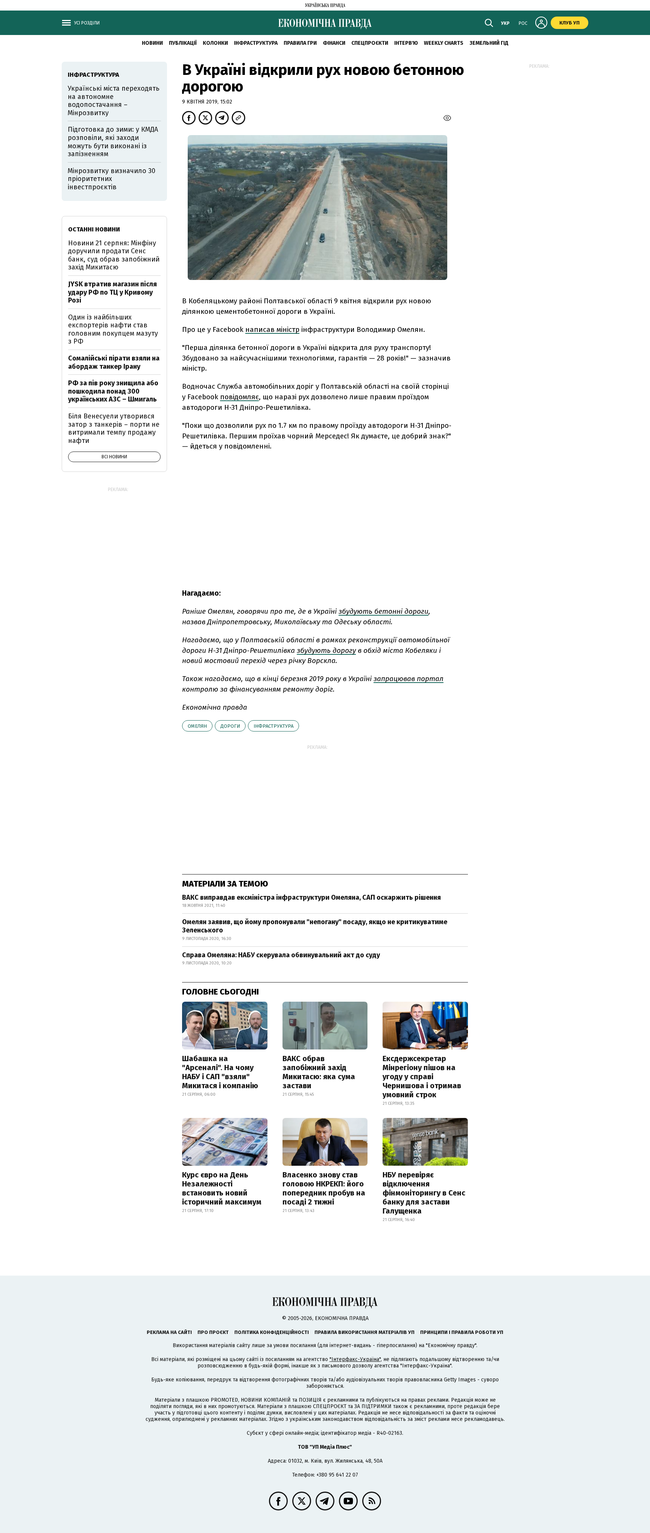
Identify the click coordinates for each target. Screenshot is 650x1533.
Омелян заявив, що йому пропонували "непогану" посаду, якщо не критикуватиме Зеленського (314, 926)
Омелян (197, 726)
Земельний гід (489, 43)
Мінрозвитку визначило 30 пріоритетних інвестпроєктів (111, 179)
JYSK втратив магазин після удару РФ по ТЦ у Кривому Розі (112, 292)
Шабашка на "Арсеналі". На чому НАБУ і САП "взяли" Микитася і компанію (220, 1072)
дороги (230, 726)
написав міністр (272, 329)
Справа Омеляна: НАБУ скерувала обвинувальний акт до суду (281, 955)
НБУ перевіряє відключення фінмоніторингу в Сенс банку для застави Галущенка (424, 1192)
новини (152, 43)
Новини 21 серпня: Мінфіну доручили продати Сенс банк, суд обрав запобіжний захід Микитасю (113, 255)
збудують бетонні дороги (383, 611)
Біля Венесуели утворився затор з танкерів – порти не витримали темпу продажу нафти (113, 428)
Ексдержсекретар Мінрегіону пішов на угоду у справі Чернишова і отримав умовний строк (422, 1076)
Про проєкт (213, 1332)
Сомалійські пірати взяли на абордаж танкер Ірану (113, 362)
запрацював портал (408, 678)
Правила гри (300, 43)
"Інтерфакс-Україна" (355, 1359)
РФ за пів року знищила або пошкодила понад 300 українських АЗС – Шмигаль (113, 391)
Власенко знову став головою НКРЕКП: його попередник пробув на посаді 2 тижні (323, 1188)
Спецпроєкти (369, 43)
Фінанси (334, 43)
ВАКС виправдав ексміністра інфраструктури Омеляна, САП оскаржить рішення (311, 897)
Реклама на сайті (169, 1332)
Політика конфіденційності (271, 1332)
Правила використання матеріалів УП (364, 1332)
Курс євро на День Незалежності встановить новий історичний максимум (221, 1188)
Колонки (215, 43)
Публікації (183, 43)
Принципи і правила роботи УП (461, 1332)
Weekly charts (443, 43)
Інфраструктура (256, 43)
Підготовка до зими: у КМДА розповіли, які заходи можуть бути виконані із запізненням (113, 141)
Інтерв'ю (406, 43)
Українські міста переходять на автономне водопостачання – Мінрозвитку (113, 100)
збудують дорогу (326, 650)
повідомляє (239, 396)
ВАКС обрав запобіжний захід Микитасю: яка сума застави (318, 1072)
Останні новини (94, 229)
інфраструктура (273, 726)
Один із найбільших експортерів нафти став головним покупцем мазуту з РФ (113, 329)
